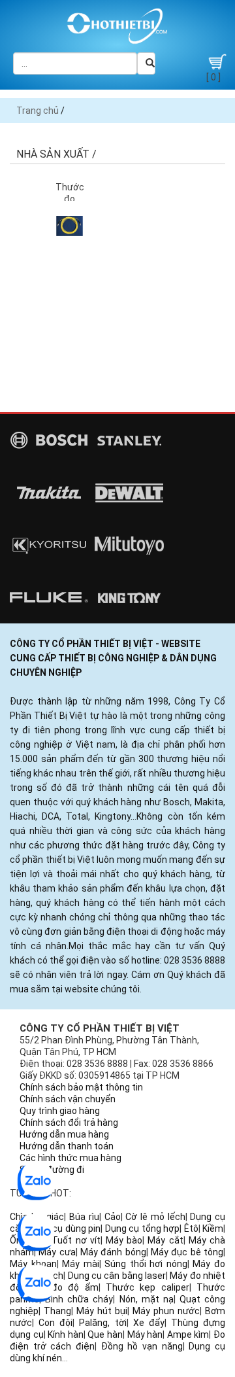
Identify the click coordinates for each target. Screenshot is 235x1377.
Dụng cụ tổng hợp (142, 1228)
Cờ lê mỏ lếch (155, 1216)
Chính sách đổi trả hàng (69, 1122)
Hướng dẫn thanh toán (67, 1146)
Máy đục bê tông (187, 1252)
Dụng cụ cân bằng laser (117, 1275)
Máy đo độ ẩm (63, 1287)
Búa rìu (84, 1216)
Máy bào (124, 1240)
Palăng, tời (102, 1322)
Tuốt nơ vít (76, 1240)
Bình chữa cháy (79, 1299)
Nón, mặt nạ (146, 1299)
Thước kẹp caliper (147, 1287)
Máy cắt (165, 1240)
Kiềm (212, 1228)
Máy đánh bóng (113, 1252)
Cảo (112, 1216)
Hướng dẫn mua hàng (64, 1134)
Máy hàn (145, 1334)
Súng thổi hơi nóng (145, 1264)
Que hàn (105, 1334)
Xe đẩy (148, 1322)
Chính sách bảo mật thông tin (81, 1087)
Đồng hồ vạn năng (142, 1346)
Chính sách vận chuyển (68, 1099)
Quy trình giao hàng (60, 1111)
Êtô (191, 1228)
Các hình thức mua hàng (70, 1158)
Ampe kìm (188, 1334)
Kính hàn (66, 1334)
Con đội (55, 1322)
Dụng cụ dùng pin (65, 1228)
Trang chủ (37, 110)
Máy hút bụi (101, 1311)
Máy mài (80, 1264)
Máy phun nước (166, 1311)
